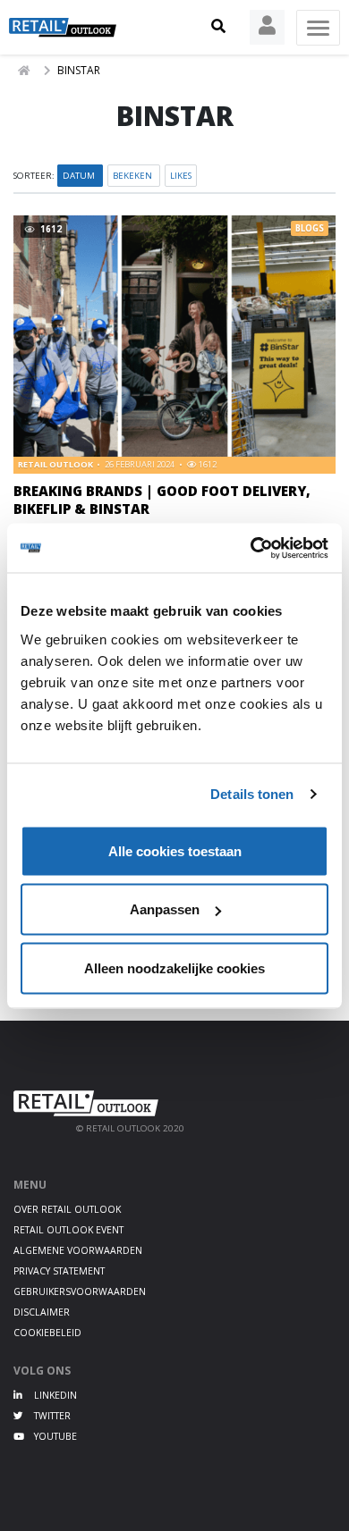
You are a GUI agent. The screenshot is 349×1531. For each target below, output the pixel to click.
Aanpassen (165, 909)
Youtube (54, 1436)
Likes (181, 175)
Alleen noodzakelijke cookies (174, 967)
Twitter (51, 1415)
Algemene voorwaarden (77, 1250)
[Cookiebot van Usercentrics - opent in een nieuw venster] (251, 547)
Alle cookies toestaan (175, 850)
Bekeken (134, 175)
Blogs (309, 228)
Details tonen (252, 794)
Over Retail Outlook (67, 1209)
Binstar (78, 70)
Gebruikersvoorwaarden (79, 1291)
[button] (218, 27)
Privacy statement (59, 1271)
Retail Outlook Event (68, 1230)
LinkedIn (54, 1395)
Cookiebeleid (47, 1332)
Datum (80, 175)
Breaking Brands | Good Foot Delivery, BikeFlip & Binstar (162, 499)
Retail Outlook (56, 464)
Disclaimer (41, 1312)
